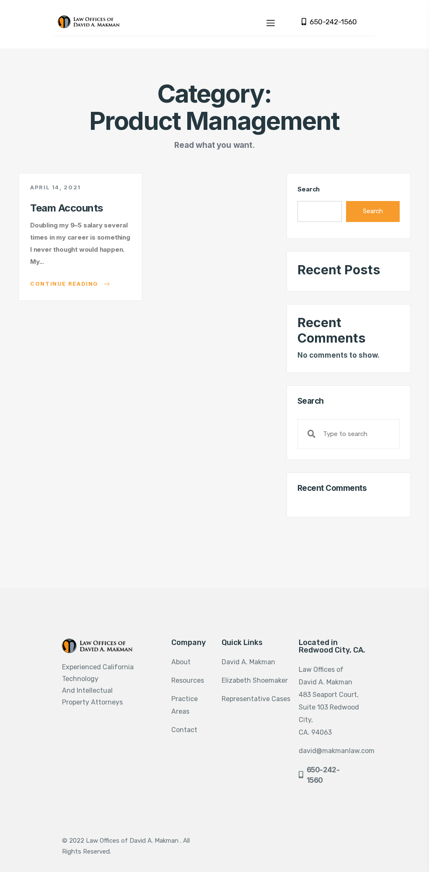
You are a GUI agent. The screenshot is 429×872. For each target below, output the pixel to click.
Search (308, 189)
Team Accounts (66, 208)
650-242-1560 (333, 22)
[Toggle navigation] (270, 21)
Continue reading (65, 283)
